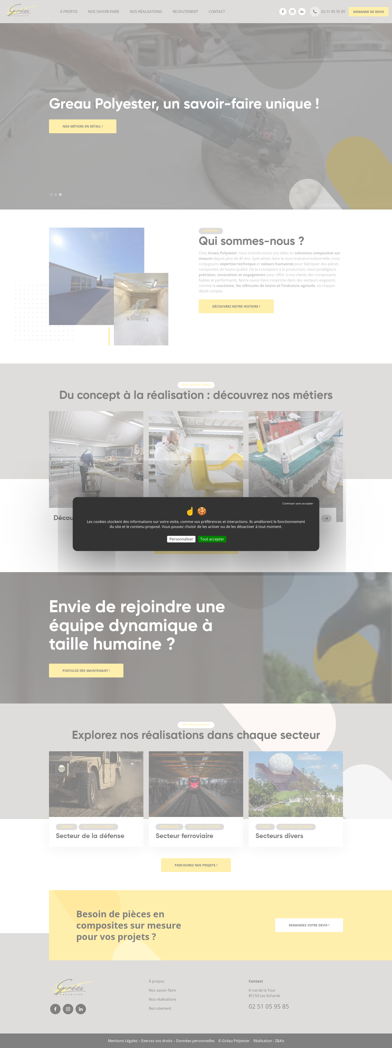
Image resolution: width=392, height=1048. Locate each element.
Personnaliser (181, 539)
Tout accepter (212, 539)
